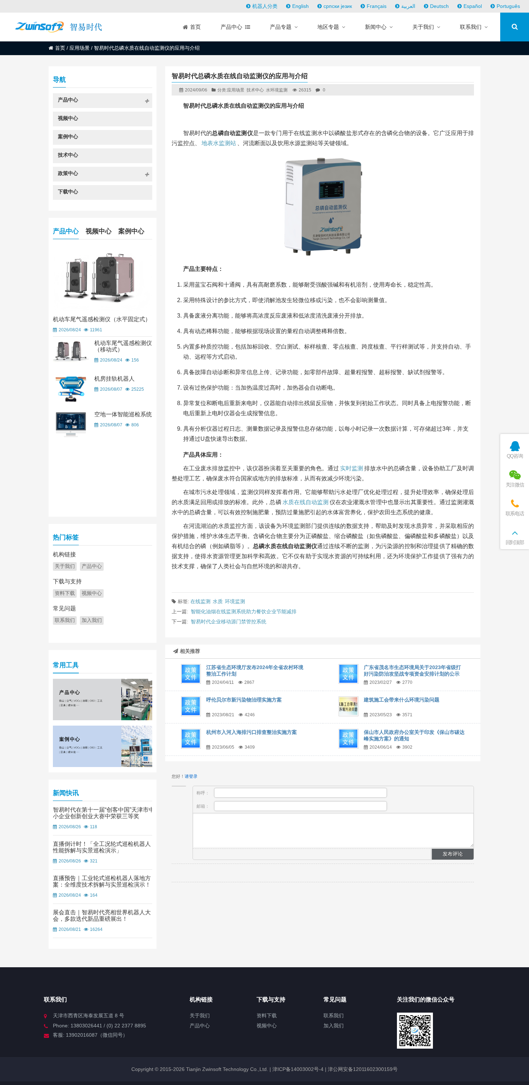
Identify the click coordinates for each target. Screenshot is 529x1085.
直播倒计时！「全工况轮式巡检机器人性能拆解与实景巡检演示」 (102, 847)
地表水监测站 (219, 143)
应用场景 (79, 48)
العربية (408, 6)
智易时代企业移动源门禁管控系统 (228, 621)
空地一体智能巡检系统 (123, 414)
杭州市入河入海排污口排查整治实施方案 (251, 732)
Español (473, 6)
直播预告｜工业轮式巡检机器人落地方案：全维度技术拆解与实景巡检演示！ (102, 881)
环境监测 (235, 601)
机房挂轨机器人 (114, 379)
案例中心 (131, 231)
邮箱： (203, 806)
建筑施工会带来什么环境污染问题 (401, 700)
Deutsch (439, 6)
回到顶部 (515, 542)
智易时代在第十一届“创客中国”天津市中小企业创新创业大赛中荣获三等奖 (103, 813)
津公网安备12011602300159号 (363, 1069)
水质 (218, 601)
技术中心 (255, 90)
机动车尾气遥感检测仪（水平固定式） (102, 319)
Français (376, 6)
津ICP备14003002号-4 (297, 1069)
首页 (60, 48)
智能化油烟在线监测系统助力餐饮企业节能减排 (244, 611)
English (300, 6)
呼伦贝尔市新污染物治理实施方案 (244, 700)
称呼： (203, 792)
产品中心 (66, 231)
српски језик (338, 6)
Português (508, 6)
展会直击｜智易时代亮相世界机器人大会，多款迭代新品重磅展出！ (102, 915)
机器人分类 (264, 6)
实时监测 (351, 468)
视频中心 (99, 231)
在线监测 (200, 601)
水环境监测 (277, 90)
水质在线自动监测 (305, 502)
